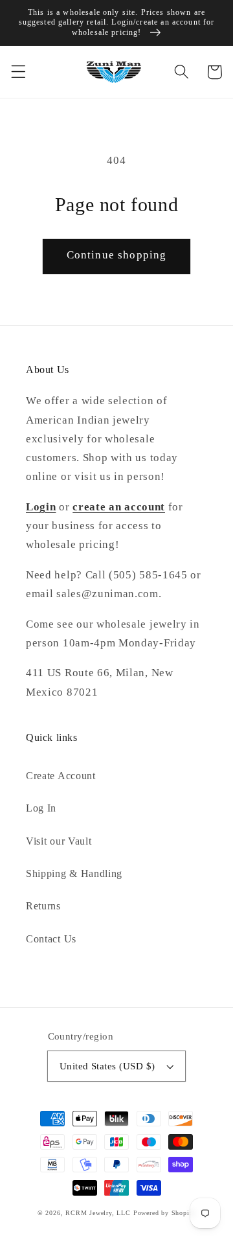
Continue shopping (117, 255)
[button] (18, 72)
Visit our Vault (58, 841)
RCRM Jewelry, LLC (98, 1212)
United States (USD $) (107, 1066)
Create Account (61, 775)
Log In (41, 808)
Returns (43, 905)
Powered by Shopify (164, 1212)
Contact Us (51, 938)
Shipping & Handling (74, 873)
